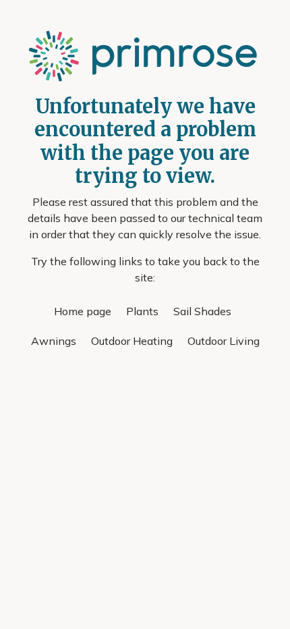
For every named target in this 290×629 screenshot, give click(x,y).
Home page (82, 311)
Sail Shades (202, 311)
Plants (142, 311)
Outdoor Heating (132, 341)
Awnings (53, 341)
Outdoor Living (223, 341)
